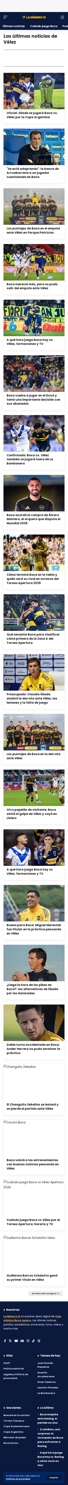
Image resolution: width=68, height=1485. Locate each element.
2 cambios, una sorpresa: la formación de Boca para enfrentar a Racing (50, 1438)
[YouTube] (16, 1341)
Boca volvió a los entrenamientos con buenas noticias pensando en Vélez (33, 1164)
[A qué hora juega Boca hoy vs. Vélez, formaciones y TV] (34, 318)
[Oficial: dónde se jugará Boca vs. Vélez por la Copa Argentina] (34, 91)
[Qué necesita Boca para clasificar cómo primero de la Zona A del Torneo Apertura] (34, 612)
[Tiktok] (33, 1341)
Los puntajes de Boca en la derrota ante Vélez (33, 756)
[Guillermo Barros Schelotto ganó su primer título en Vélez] (34, 1253)
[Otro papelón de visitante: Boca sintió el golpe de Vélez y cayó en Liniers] (34, 788)
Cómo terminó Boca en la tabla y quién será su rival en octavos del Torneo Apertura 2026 (33, 579)
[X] (10, 1341)
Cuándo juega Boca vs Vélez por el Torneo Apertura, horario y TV (33, 1222)
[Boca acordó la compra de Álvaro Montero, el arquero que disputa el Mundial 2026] (34, 493)
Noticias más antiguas (44, 1293)
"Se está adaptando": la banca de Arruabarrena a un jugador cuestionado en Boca (33, 173)
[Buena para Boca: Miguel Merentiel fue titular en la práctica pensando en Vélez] (34, 903)
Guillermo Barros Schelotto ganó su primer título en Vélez (32, 1277)
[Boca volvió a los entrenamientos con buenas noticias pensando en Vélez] (34, 1138)
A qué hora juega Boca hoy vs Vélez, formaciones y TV (30, 871)
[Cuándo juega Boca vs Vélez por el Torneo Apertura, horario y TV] (34, 1198)
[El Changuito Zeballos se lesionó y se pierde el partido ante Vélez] (34, 1082)
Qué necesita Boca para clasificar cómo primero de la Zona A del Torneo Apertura (33, 638)
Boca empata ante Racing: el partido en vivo (47, 1419)
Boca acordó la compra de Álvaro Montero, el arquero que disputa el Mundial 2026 (33, 519)
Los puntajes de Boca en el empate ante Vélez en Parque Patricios (33, 230)
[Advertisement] (34, 5)
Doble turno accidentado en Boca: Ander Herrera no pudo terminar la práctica (33, 1049)
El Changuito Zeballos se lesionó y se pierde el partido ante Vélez (33, 1106)
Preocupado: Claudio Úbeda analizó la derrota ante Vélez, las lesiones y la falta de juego (32, 698)
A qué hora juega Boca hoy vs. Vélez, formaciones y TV (30, 342)
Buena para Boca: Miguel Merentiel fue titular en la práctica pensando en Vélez (34, 929)
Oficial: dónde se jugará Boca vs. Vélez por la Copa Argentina (32, 115)
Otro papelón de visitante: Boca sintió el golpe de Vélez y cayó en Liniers (32, 814)
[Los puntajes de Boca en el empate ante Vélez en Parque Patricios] (34, 206)
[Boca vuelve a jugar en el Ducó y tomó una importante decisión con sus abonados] (34, 373)
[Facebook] (4, 1341)
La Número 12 (11, 1316)
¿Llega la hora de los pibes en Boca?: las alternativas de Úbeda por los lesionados (32, 989)
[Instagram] (28, 1341)
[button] (54, 1477)
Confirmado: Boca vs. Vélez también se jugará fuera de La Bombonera (30, 459)
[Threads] (39, 1341)
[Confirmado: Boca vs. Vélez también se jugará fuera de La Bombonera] (34, 433)
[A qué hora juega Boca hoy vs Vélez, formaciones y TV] (34, 847)
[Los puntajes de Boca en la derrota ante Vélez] (34, 732)
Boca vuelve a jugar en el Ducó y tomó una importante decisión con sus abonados (33, 399)
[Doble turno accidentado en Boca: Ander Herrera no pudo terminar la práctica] (34, 1023)
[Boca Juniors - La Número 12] (34, 17)
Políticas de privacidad (18, 1479)
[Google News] (22, 1341)
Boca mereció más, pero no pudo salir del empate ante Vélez (32, 286)
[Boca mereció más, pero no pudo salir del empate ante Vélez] (34, 262)
